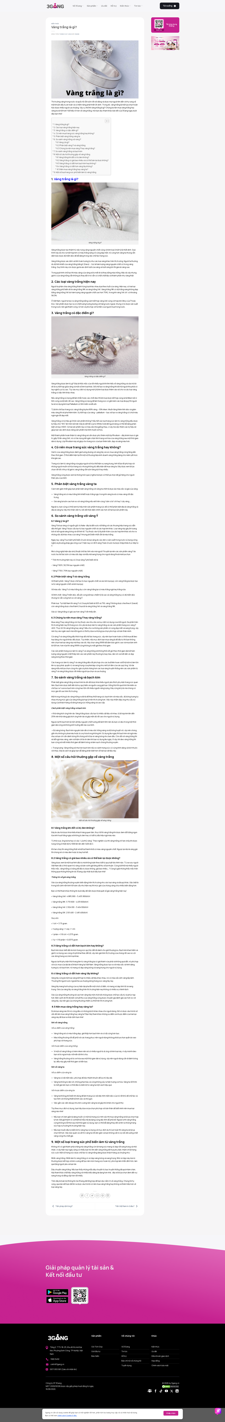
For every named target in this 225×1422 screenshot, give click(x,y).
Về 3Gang (77, 6)
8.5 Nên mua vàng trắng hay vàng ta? (72, 169)
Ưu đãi (104, 6)
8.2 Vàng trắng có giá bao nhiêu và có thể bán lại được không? (83, 160)
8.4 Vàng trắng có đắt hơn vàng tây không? (75, 166)
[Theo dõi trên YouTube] (167, 1391)
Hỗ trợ (113, 6)
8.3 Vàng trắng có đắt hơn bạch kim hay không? (76, 163)
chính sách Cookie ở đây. (67, 1415)
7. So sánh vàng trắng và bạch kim (68, 151)
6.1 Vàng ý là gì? (63, 142)
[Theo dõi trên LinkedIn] (177, 1391)
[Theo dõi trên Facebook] (150, 1391)
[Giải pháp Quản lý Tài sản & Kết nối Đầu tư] (57, 5)
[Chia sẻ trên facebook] (87, 1195)
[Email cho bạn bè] (97, 1195)
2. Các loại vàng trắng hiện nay (66, 127)
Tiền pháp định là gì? (64, 1206)
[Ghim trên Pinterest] (102, 1195)
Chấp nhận (170, 1413)
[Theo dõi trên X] (172, 1391)
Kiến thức (124, 6)
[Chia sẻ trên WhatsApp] (82, 1195)
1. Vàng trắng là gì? (61, 124)
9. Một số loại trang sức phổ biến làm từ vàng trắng (75, 172)
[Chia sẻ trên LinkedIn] (107, 1195)
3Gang (77, 34)
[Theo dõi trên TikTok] (161, 1391)
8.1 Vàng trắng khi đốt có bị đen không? (73, 157)
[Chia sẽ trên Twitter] (92, 1195)
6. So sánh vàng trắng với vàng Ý (67, 139)
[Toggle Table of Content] (106, 121)
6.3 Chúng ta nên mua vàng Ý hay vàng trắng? (76, 148)
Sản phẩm (91, 6)
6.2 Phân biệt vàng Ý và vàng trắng (71, 145)
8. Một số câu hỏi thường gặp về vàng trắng (72, 154)
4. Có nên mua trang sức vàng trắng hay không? (74, 133)
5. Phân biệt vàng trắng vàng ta (67, 136)
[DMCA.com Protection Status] (170, 1386)
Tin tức (137, 6)
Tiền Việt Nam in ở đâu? (125, 1206)
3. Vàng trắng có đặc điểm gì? (66, 130)
